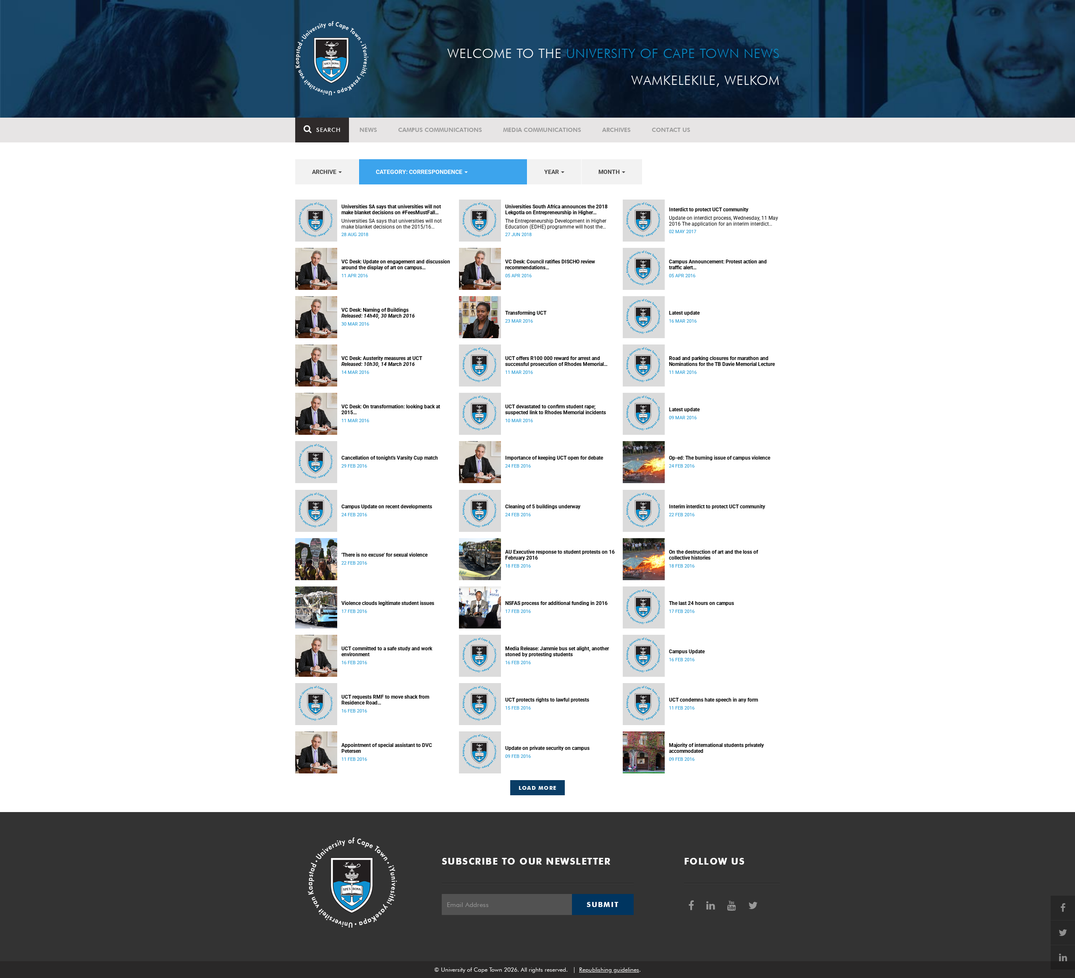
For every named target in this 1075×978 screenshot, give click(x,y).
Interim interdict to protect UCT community (717, 507)
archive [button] (325, 171)
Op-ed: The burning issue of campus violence (719, 458)
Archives (616, 129)
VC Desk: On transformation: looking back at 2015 (390, 409)
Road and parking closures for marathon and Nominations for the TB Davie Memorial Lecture (722, 361)
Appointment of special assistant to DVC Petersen (386, 748)
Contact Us (671, 129)
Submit (603, 904)
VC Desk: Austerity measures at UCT (381, 361)
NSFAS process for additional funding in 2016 (556, 603)
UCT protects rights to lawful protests (547, 700)
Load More (538, 787)
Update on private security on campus (547, 748)
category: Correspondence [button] (420, 171)
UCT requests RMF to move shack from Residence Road (385, 700)
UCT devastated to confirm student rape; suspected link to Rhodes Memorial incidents (555, 409)
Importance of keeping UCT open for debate (554, 458)
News (368, 129)
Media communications (542, 129)
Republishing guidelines (609, 969)
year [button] (552, 171)
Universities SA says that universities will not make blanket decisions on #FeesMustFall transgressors (391, 210)
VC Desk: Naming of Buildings (378, 313)
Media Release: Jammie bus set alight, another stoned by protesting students (557, 651)
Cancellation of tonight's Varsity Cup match (389, 458)
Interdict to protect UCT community (708, 210)
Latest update (684, 313)
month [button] (609, 171)
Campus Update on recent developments (386, 507)
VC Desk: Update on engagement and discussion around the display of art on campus (395, 265)
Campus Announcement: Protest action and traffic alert (718, 265)
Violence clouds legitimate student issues (387, 603)
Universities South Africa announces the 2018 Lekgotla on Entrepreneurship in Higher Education (556, 210)
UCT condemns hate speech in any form (713, 700)
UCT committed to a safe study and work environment (386, 651)
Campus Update (687, 652)
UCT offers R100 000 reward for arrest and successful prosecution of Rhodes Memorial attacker (554, 361)
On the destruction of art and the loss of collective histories (713, 555)
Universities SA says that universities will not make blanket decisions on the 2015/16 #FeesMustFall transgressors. (391, 224)
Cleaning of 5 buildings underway (542, 507)
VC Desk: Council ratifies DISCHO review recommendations (550, 265)
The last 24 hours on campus (701, 603)
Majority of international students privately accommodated (716, 748)
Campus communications (440, 129)
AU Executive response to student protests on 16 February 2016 (560, 555)
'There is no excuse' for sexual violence (384, 555)
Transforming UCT (525, 313)
